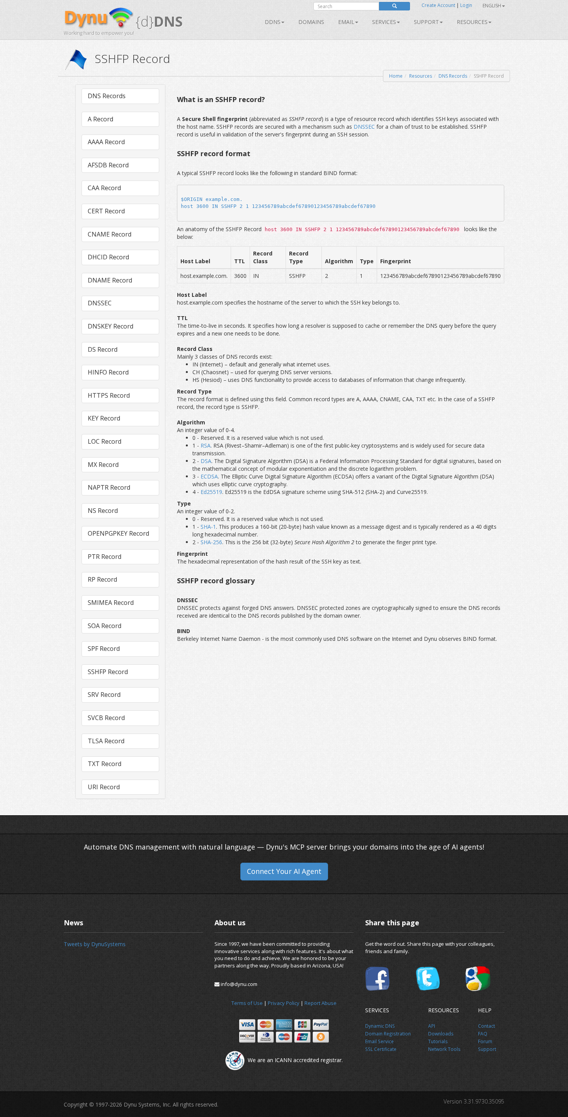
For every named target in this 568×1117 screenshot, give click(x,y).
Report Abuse (320, 1003)
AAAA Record (106, 142)
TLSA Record (106, 741)
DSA (206, 461)
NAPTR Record (109, 487)
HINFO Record (108, 372)
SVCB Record (106, 717)
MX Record (103, 464)
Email (346, 22)
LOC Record (104, 441)
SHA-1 (208, 526)
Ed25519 (211, 491)
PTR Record (104, 556)
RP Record (102, 579)
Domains (311, 22)
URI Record (104, 787)
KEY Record (104, 418)
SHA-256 (211, 542)
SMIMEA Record (111, 602)
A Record (100, 119)
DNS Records (453, 76)
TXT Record (104, 763)
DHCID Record (108, 257)
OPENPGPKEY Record (118, 533)
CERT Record (106, 211)
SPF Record (104, 648)
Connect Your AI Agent (284, 871)
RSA (206, 445)
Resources (472, 22)
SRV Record (104, 694)
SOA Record (104, 626)
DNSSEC (100, 303)
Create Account (438, 5)
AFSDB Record (108, 165)
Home (396, 76)
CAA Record (104, 188)
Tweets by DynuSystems (95, 944)
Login (466, 5)
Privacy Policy (283, 1003)
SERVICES (384, 22)
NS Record (103, 510)
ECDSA (209, 476)
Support (426, 22)
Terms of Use (247, 1003)
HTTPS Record (109, 395)
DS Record (102, 349)
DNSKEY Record (110, 326)
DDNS (273, 22)
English (492, 5)
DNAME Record (110, 280)
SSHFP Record (108, 671)
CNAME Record (109, 234)
